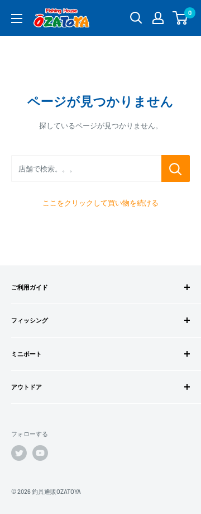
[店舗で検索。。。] (175, 168)
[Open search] (136, 18)
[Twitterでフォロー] (19, 453)
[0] (181, 18)
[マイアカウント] (158, 18)
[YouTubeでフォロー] (40, 453)
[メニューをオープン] (16, 18)
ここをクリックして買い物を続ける (100, 202)
